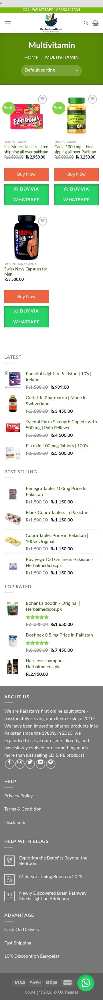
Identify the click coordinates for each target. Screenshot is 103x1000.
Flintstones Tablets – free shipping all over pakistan (26, 149)
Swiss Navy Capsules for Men (25, 271)
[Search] (86, 22)
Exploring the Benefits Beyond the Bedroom (53, 861)
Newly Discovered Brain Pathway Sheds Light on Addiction (52, 896)
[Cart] (95, 23)
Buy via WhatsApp (26, 194)
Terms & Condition (22, 809)
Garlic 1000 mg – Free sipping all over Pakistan (75, 149)
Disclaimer (14, 822)
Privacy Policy (18, 796)
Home (31, 57)
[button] (85, 982)
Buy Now (26, 174)
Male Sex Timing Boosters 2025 (50, 876)
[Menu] (7, 23)
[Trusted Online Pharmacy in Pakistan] (51, 23)
